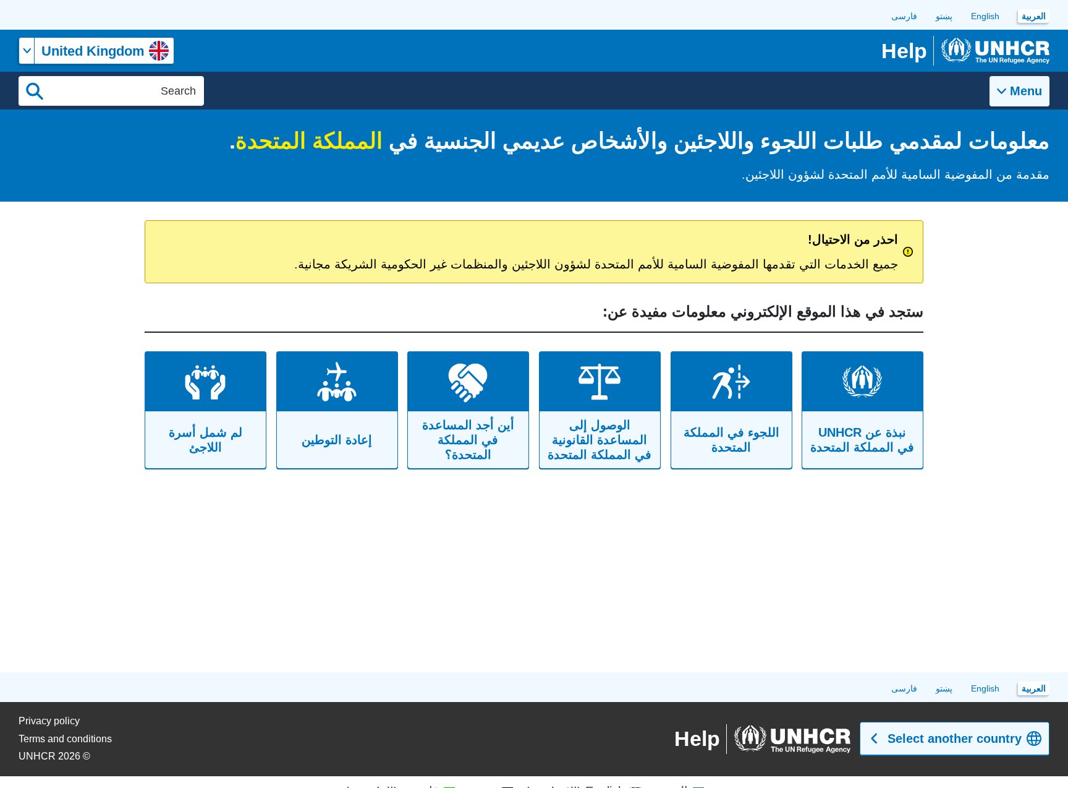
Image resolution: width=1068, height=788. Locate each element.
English (985, 16)
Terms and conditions (65, 739)
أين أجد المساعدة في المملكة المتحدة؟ (468, 439)
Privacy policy (49, 721)
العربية (1034, 16)
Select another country (955, 738)
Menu (1026, 91)
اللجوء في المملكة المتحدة (731, 440)
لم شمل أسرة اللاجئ (205, 440)
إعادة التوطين (337, 440)
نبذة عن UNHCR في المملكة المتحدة (863, 440)
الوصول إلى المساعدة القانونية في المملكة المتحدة (599, 439)
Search (35, 91)
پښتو (944, 16)
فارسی (904, 16)
